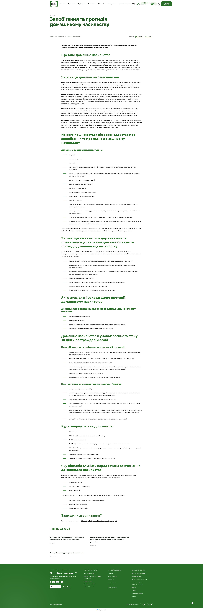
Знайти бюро (66, 586)
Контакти (134, 596)
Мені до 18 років (88, 581)
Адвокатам (71, 4)
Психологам (91, 4)
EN (155, 3)
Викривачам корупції (137, 593)
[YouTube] (144, 604)
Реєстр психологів (112, 587)
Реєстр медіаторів (112, 582)
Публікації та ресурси (137, 584)
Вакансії (134, 590)
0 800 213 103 (56, 582)
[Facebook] (141, 604)
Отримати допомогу (166, 3)
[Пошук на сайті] (159, 4)
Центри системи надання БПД (139, 579)
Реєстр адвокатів (112, 576)
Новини (134, 587)
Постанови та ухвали (137, 582)
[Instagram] (148, 604)
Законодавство (111, 4)
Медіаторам (81, 4)
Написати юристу (55, 586)
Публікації (101, 4)
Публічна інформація (89, 586)
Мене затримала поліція (90, 584)
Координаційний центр (137, 576)
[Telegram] (151, 604)
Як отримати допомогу (89, 573)
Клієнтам (62, 4)
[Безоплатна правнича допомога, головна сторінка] (54, 4)
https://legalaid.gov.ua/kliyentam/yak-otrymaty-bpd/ (99, 521)
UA (152, 3)
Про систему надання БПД (127, 4)
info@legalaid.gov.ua (56, 604)
